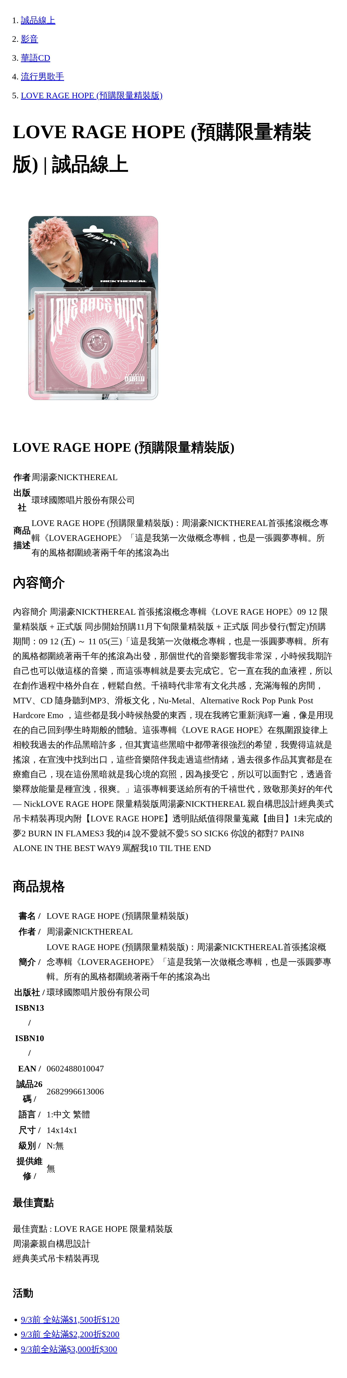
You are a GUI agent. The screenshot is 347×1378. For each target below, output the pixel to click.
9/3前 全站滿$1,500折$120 (70, 1319)
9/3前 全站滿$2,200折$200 (70, 1334)
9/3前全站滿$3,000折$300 (69, 1349)
